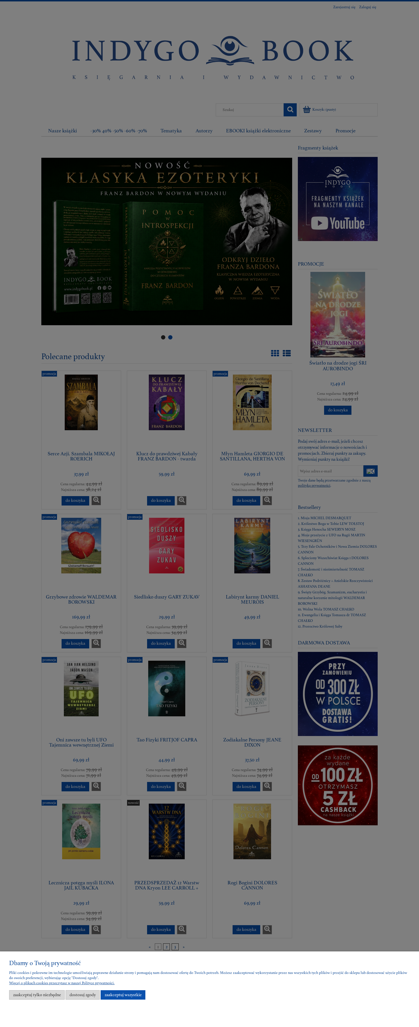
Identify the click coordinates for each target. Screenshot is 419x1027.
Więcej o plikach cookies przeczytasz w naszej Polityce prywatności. (62, 983)
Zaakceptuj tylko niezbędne (37, 994)
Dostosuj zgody (83, 994)
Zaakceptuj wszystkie (123, 994)
